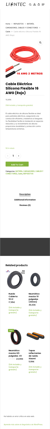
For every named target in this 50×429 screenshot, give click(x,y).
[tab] (25, 194)
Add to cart (17, 164)
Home (8, 24)
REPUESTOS (19, 24)
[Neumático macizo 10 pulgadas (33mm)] (35, 279)
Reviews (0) (25, 205)
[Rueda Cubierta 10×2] (15, 279)
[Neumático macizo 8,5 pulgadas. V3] (15, 336)
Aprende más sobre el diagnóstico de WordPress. (23, 424)
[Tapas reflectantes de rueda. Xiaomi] (35, 336)
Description (25, 194)
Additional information (25, 199)
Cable (8, 32)
